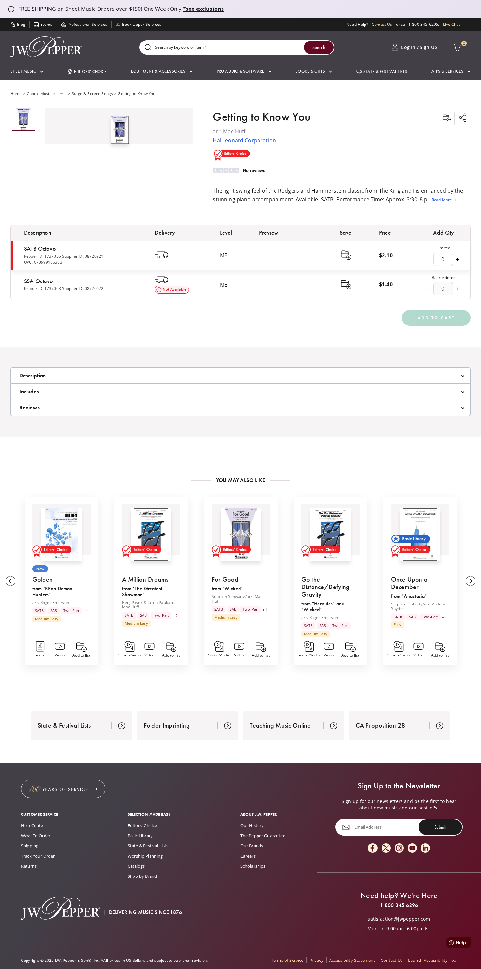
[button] (26, 71)
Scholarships (253, 866)
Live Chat (451, 24)
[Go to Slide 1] (23, 119)
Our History (252, 825)
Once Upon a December (409, 583)
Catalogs (136, 866)
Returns (29, 866)
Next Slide (470, 581)
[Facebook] (373, 848)
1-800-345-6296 (399, 905)
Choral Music (39, 93)
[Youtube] (412, 848)
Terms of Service (287, 960)
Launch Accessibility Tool (432, 960)
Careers (248, 856)
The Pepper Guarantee (262, 836)
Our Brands (251, 846)
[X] (386, 848)
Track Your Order (38, 856)
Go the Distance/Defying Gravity (325, 587)
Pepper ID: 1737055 (42, 256)
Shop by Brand (142, 876)
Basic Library (140, 836)
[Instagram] (399, 848)
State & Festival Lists (148, 846)
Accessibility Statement (352, 960)
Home (16, 93)
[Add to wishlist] (446, 118)
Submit (440, 827)
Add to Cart (436, 318)
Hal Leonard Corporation (244, 140)
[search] (148, 47)
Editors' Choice (142, 825)
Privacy (316, 960)
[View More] (61, 94)
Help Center (33, 825)
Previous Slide (10, 581)
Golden (42, 579)
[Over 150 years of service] (63, 789)
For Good (225, 579)
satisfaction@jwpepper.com (399, 919)
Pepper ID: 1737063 (42, 288)
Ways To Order (35, 836)
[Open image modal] (120, 132)
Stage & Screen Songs (92, 93)
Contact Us (382, 24)
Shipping (29, 846)
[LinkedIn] (425, 848)
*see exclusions (203, 8)
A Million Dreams (145, 579)
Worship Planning (145, 856)
